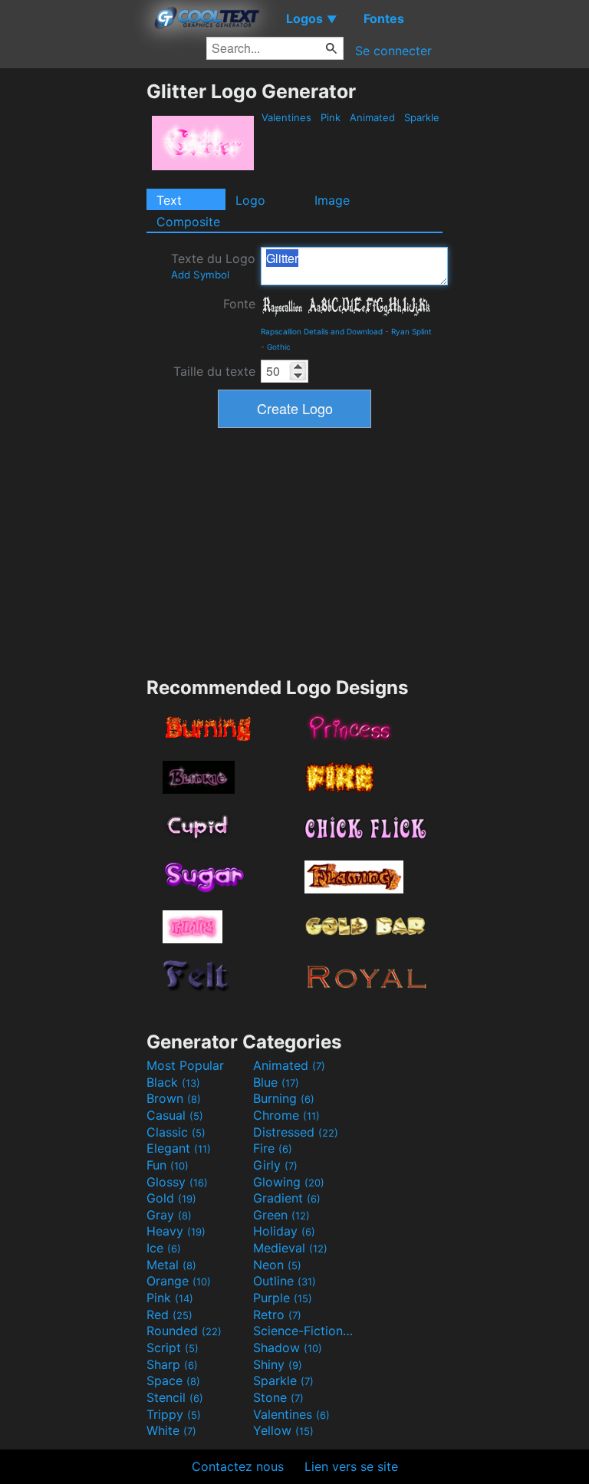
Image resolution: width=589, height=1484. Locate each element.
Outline (284, 1280)
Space (173, 1380)
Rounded (184, 1330)
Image (332, 200)
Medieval (290, 1247)
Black (173, 1082)
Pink (331, 117)
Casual (174, 1115)
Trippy (173, 1414)
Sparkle (422, 117)
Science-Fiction (304, 1330)
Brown (173, 1098)
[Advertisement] (73, 310)
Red (169, 1314)
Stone (278, 1397)
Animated (372, 117)
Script (172, 1347)
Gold (171, 1198)
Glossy (177, 1182)
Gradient (287, 1198)
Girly (275, 1165)
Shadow (287, 1347)
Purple (282, 1297)
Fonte (239, 303)
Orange (178, 1280)
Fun (167, 1165)
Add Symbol (200, 274)
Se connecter (393, 50)
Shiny (277, 1364)
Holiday (284, 1231)
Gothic (279, 346)
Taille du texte (214, 371)
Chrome (286, 1115)
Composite (188, 221)
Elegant (178, 1148)
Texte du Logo (213, 266)
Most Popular (185, 1065)
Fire (272, 1148)
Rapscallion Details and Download (322, 331)
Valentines (286, 117)
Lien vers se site (351, 1466)
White (171, 1430)
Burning (283, 1098)
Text (169, 200)
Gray (169, 1214)
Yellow (283, 1430)
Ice (163, 1247)
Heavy (176, 1231)
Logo (250, 200)
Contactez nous (238, 1466)
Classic (176, 1132)
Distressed (295, 1132)
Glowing (288, 1182)
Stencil (174, 1397)
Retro (277, 1314)
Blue (276, 1082)
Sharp (172, 1364)
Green (281, 1214)
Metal (171, 1264)
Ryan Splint (411, 331)
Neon (277, 1264)
